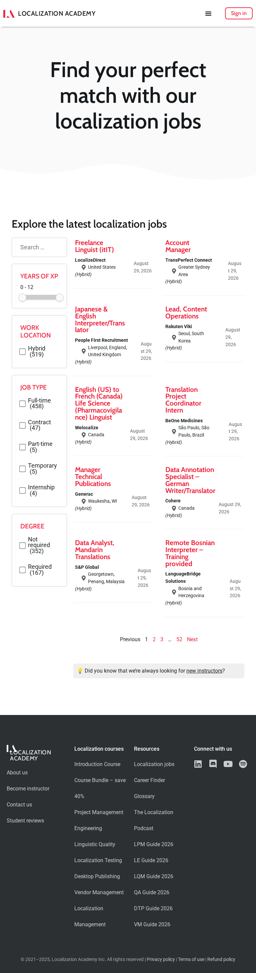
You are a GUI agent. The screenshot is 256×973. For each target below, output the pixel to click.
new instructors (204, 671)
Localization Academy (56, 13)
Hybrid (36, 351)
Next (192, 639)
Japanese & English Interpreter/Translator (100, 319)
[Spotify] (243, 764)
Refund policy (221, 959)
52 (179, 639)
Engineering (88, 828)
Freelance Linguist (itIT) (94, 246)
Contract (39, 425)
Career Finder (149, 780)
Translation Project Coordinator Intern (183, 399)
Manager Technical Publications (93, 476)
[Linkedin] (198, 764)
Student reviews (25, 820)
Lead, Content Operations (186, 312)
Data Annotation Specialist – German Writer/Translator (190, 479)
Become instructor (28, 788)
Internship (41, 490)
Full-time (39, 404)
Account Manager (178, 246)
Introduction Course (97, 764)
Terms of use (191, 959)
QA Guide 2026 (151, 892)
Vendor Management (99, 892)
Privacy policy (161, 959)
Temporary (42, 469)
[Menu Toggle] (208, 13)
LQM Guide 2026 (153, 876)
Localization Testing (98, 860)
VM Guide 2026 (152, 924)
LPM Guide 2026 (153, 844)
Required (40, 570)
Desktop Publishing (97, 876)
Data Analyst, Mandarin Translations (94, 549)
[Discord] (213, 764)
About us (17, 772)
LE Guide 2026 (151, 860)
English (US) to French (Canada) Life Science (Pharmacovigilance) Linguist (99, 403)
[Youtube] (228, 764)
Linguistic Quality (94, 844)
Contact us (19, 804)
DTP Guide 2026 (153, 908)
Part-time (40, 447)
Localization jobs (154, 764)
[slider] (22, 297)
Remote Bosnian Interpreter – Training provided (190, 552)
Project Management (98, 812)
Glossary (144, 796)
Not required (39, 545)
